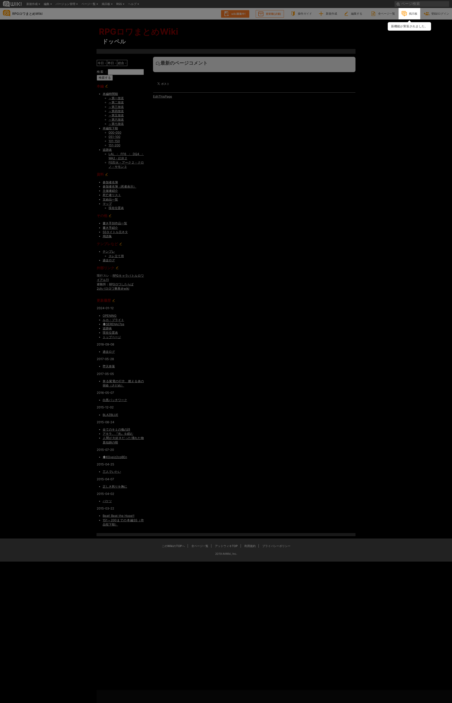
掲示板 (413, 13)
